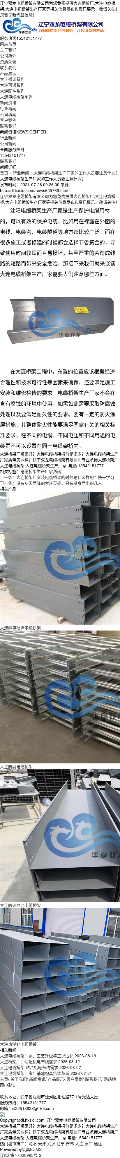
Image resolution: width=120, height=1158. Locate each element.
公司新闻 (8, 114)
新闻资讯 (8, 102)
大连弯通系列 (12, 85)
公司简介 (8, 56)
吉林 (70, 1143)
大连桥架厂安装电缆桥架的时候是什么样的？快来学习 (65, 477)
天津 (42, 1143)
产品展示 (8, 73)
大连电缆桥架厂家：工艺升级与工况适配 (36, 1055)
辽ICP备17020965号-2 (20, 1155)
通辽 (98, 1143)
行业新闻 (8, 108)
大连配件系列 (12, 91)
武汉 (51, 1143)
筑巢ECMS (32, 1149)
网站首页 (8, 44)
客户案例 (8, 120)
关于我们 (8, 50)
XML (10, 1085)
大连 (79, 1143)
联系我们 (8, 67)
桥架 (58, 471)
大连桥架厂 (83, 3)
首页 (4, 173)
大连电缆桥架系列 (16, 97)
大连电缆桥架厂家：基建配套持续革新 (34, 1073)
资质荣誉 (8, 61)
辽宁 (61, 1143)
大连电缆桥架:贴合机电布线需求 (29, 1067)
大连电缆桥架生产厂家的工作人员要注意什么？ (76, 173)
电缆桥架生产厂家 (36, 471)
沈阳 (33, 1143)
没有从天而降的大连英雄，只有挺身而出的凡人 (59, 483)
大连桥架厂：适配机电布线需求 (28, 1061)
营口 (88, 1143)
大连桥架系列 (12, 79)
